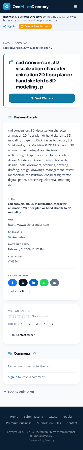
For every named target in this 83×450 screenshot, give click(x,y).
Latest (53, 416)
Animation (21, 43)
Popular (67, 416)
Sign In (11, 26)
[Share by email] (54, 282)
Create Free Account (37, 26)
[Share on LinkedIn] (33, 282)
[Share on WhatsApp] (44, 282)
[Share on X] (23, 282)
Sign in (12, 377)
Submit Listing (33, 416)
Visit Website (44, 98)
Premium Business (18, 423)
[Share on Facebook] (12, 282)
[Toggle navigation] (76, 6)
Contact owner (25, 335)
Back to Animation (21, 391)
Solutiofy (49, 440)
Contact (72, 423)
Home (7, 43)
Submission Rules (49, 423)
